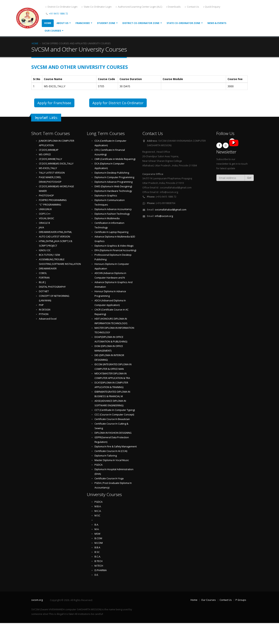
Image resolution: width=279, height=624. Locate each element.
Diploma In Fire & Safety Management (116, 446)
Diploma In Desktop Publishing (112, 172)
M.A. (97, 529)
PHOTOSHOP (46, 195)
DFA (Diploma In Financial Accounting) (115, 250)
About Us (62, 23)
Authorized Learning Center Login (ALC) (139, 6)
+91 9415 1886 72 (58, 13)
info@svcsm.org (164, 216)
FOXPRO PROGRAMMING (53, 200)
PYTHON (43, 314)
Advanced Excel (48, 318)
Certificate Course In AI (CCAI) (111, 451)
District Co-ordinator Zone (140, 23)
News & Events (216, 23)
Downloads (174, 6)
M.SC (97, 515)
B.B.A (97, 547)
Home (47, 23)
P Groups (241, 600)
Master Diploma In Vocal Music (112, 460)
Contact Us (192, 6)
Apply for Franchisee (54, 103)
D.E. (97, 574)
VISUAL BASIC (46, 218)
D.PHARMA (101, 570)
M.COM (99, 543)
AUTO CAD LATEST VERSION (54, 236)
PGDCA (98, 464)
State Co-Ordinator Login (97, 6)
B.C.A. (98, 556)
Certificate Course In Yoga (109, 478)
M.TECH (99, 565)
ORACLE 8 (44, 223)
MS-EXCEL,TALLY (48, 168)
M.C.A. (98, 511)
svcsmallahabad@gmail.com (170, 209)
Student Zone (106, 23)
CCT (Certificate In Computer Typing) (115, 410)
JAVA (41, 227)
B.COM (98, 538)
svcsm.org (37, 600)
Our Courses (53, 30)
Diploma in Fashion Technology (112, 213)
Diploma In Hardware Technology (113, 191)
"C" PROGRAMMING (50, 204)
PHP (41, 305)
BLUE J (42, 282)
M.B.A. (98, 506)
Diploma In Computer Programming (114, 177)
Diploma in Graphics (106, 195)
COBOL (43, 273)
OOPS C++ (44, 213)
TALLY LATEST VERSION (52, 172)
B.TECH (98, 561)
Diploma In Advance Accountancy (113, 209)
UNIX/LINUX (45, 209)
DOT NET (44, 291)
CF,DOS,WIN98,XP (48, 150)
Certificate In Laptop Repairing (111, 232)
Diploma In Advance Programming (113, 181)
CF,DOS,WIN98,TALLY (50, 159)
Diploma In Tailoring (106, 455)
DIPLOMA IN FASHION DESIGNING (113, 432)
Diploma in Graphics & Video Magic (114, 245)
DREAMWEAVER (48, 268)
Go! (249, 177)
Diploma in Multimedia (107, 218)
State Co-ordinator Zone (183, 23)
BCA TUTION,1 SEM (49, 254)
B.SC (97, 552)
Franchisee (83, 23)
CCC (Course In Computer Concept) (114, 414)
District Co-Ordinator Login (62, 6)
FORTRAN (44, 277)
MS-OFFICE (45, 154)
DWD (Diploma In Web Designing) (113, 186)
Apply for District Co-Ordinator (117, 103)
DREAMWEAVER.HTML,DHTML (55, 232)
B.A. (97, 524)
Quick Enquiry (212, 6)
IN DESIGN (44, 309)
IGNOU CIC (45, 250)
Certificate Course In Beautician (112, 419)
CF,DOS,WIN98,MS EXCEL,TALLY (56, 163)
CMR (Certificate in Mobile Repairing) (115, 159)
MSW (97, 533)
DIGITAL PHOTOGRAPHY (52, 286)
